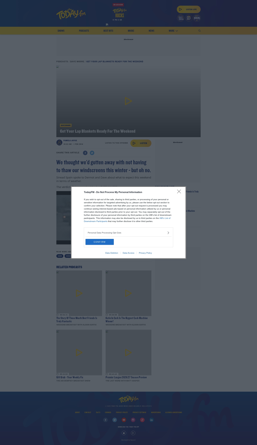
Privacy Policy (145, 253)
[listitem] (128, 232)
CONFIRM (100, 242)
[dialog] (128, 223)
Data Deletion (111, 253)
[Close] (180, 192)
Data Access (128, 253)
